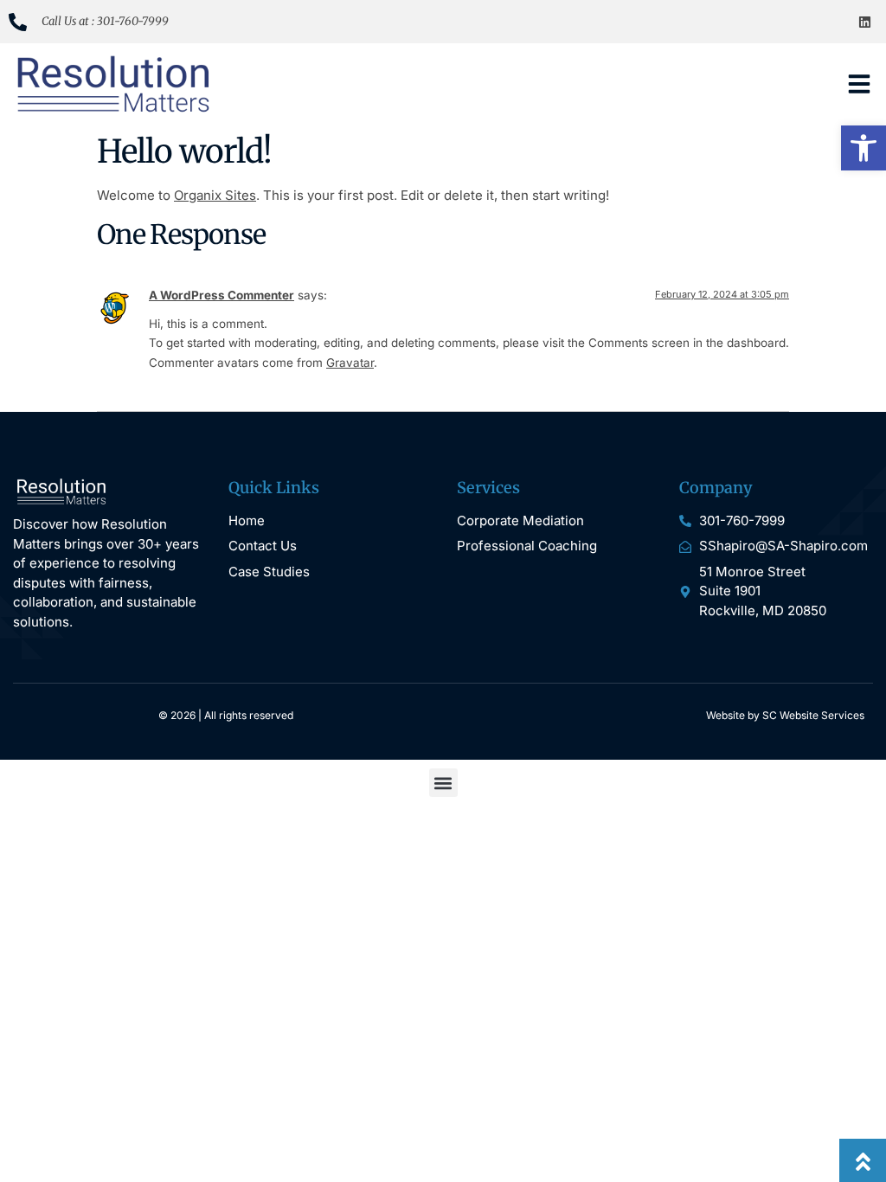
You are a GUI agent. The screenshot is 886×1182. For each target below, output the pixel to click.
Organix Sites (215, 195)
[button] (863, 147)
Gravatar (350, 362)
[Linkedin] (864, 22)
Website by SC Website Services (785, 715)
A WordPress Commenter (221, 295)
